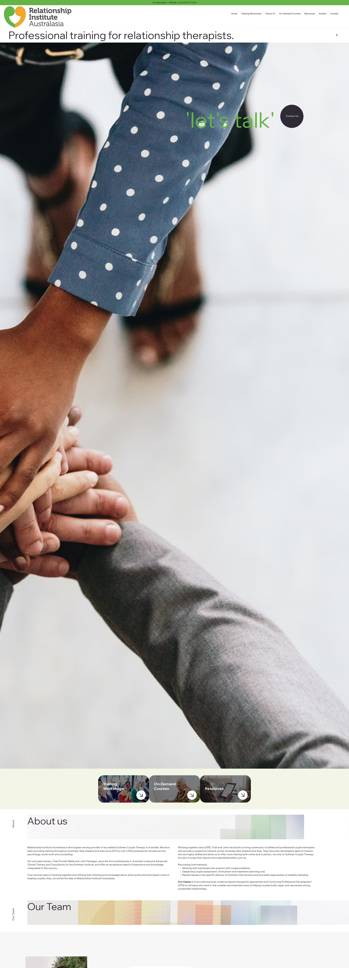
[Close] (141, 795)
